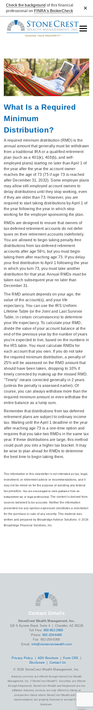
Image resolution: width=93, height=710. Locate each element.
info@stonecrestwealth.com (51, 644)
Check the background (26, 5)
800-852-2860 (53, 630)
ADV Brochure (48, 658)
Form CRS (70, 658)
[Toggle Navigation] (83, 28)
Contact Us (58, 662)
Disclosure (37, 662)
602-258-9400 (52, 635)
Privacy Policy (23, 658)
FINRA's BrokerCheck (53, 11)
